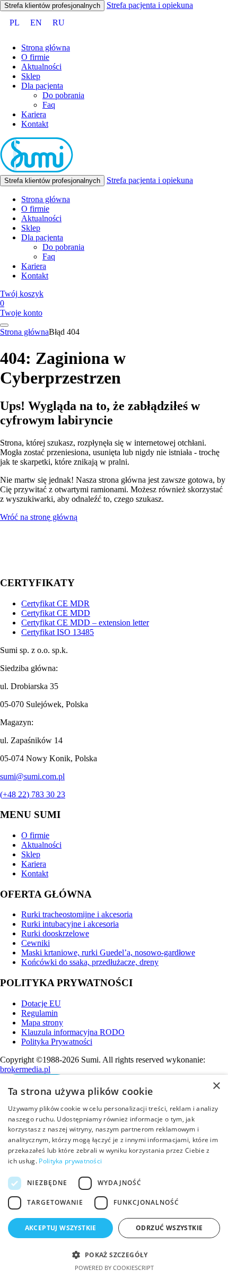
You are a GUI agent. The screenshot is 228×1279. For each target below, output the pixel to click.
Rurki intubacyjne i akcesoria (70, 923)
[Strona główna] (36, 170)
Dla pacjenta (42, 85)
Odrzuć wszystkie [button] (169, 1227)
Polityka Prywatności (56, 1041)
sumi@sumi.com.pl (32, 776)
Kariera (33, 114)
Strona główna (45, 47)
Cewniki (35, 942)
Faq (48, 104)
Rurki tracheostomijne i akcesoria (77, 914)
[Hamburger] (4, 325)
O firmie (35, 57)
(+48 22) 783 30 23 (32, 794)
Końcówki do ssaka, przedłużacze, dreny (90, 962)
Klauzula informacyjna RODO (73, 1032)
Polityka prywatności (70, 1160)
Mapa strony (42, 1022)
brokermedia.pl (25, 1069)
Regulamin (39, 1012)
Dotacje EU (41, 1003)
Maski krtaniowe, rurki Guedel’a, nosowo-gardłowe (108, 952)
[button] (114, 1254)
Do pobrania (63, 95)
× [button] (216, 1086)
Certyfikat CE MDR (55, 603)
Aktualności (41, 66)
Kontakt (34, 123)
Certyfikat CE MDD (55, 612)
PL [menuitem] (15, 22)
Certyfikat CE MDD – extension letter (85, 622)
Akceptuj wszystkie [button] (61, 1227)
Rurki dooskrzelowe (55, 933)
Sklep (30, 76)
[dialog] (114, 1177)
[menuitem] (14, 22)
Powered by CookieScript (114, 1268)
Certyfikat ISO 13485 (57, 632)
